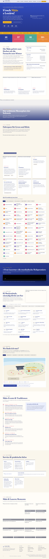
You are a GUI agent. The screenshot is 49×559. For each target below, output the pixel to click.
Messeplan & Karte (30, 547)
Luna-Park (21, 1)
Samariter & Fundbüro (31, 548)
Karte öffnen (44, 1)
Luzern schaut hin (30, 551)
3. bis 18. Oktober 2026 (41, 547)
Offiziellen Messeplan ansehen (10, 385)
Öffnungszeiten (21, 547)
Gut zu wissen (39, 1)
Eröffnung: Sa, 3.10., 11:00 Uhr (42, 548)
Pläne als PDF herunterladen (23, 385)
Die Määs (18, 1)
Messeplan (30, 1)
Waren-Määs (26, 1)
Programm (34, 1)
